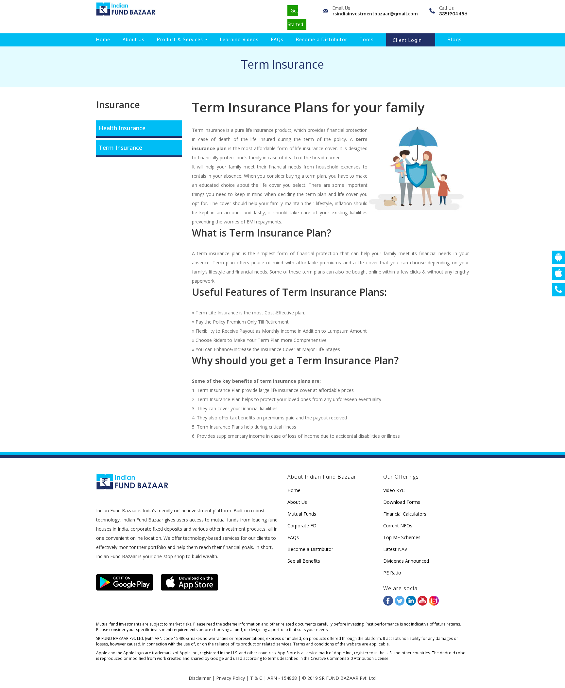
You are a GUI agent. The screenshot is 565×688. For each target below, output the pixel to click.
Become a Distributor (321, 39)
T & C (256, 678)
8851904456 (453, 13)
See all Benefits (303, 561)
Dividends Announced (406, 561)
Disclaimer (200, 678)
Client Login (407, 40)
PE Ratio (392, 573)
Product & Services (180, 39)
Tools (367, 39)
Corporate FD (302, 525)
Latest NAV (395, 549)
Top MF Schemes (401, 537)
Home (103, 39)
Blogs (455, 39)
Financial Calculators (404, 514)
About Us (134, 39)
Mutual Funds (301, 514)
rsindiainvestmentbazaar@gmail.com (375, 13)
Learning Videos (239, 39)
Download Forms (401, 502)
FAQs (277, 39)
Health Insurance (122, 128)
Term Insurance (120, 147)
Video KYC (394, 490)
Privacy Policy (230, 678)
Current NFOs (397, 525)
